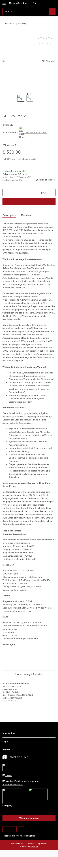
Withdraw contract (29, 818)
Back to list (10, 24)
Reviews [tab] (26, 215)
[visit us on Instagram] (21, 829)
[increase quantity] (52, 192)
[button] (43, 3)
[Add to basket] (4, 33)
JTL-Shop (34, 846)
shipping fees (29, 836)
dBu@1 (35, 577)
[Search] (52, 11)
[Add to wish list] (49, 40)
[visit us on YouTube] (13, 829)
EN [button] (34, 3)
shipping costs (29, 159)
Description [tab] (9, 215)
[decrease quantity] (6, 192)
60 (30, 577)
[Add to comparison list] (41, 40)
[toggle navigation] (4, 2)
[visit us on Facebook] (5, 829)
